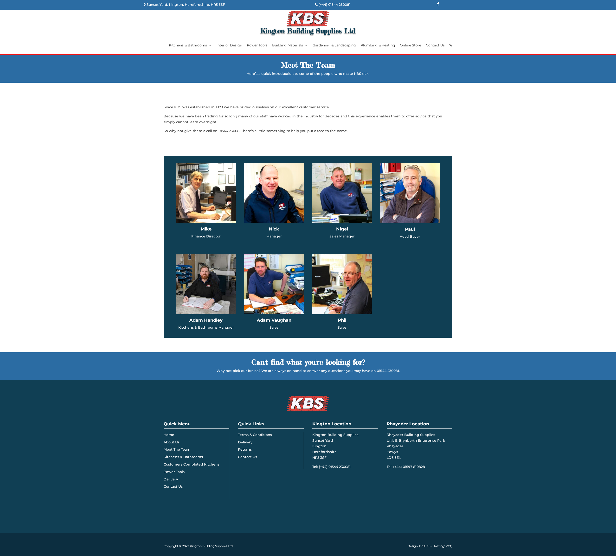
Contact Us (435, 45)
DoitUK (424, 546)
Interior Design (229, 45)
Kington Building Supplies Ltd (211, 546)
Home (169, 435)
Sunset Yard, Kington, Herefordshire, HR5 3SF (186, 4)
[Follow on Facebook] (438, 4)
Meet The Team (177, 449)
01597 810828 (414, 467)
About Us (172, 442)
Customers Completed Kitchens (191, 464)
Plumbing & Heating (378, 45)
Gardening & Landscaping (334, 45)
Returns (245, 449)
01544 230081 (339, 4)
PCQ (449, 546)
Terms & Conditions (255, 435)
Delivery (171, 479)
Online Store (410, 45)
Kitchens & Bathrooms (188, 45)
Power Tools (257, 45)
